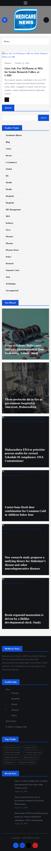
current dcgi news (33, 752)
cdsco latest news (13, 747)
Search (8, 108)
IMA (8, 216)
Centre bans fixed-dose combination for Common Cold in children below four (25, 510)
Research (10, 263)
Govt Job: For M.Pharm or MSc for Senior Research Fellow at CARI (24, 72)
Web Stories (11, 721)
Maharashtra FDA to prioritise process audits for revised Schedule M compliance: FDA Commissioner (31, 816)
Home (6, 41)
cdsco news (30, 747)
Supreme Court (12, 270)
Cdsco (8, 149)
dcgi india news (12, 757)
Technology (11, 284)
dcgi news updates (27, 762)
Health (9, 182)
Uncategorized (12, 290)
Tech (8, 277)
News (8, 230)
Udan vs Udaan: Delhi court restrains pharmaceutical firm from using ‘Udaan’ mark (24, 349)
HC (7, 176)
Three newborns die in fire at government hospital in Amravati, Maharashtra (23, 403)
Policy (8, 257)
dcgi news (10, 762)
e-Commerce (11, 162)
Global (9, 169)
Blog (8, 142)
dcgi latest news (31, 757)
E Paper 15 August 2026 (16, 727)
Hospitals (10, 196)
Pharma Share (12, 250)
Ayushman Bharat (14, 135)
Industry (9, 223)
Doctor (9, 155)
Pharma (8, 63)
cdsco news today (13, 752)
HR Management (13, 209)
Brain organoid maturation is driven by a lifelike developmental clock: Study (24, 618)
